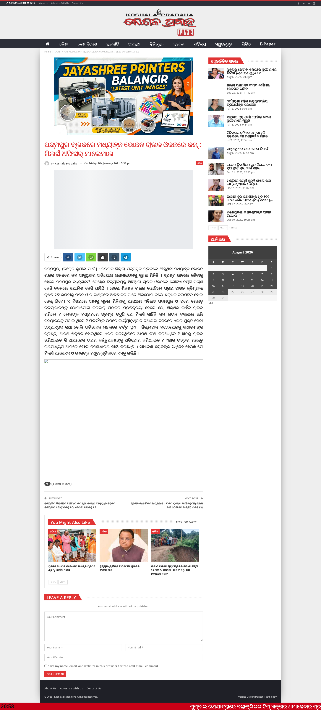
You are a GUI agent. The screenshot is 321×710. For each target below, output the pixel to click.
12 (242, 280)
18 (232, 286)
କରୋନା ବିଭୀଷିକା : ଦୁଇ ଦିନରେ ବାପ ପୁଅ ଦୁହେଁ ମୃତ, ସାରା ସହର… (249, 166)
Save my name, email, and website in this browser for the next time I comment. (103, 666)
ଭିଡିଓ (246, 44)
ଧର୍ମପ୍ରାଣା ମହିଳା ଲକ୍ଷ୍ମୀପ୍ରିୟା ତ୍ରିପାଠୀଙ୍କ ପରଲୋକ (247, 103)
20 (252, 286)
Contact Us (77, 3)
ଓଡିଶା (63, 44)
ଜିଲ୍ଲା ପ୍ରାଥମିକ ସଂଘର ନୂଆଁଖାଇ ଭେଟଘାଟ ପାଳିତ (248, 87)
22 (271, 286)
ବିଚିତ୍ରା (156, 44)
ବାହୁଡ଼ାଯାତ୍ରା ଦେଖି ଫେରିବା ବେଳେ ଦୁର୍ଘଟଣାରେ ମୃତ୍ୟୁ (249, 119)
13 (252, 280)
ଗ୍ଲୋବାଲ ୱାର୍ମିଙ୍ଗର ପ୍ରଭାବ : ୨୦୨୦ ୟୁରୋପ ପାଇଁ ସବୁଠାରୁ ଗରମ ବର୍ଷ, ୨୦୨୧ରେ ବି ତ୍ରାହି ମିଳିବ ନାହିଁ (167, 505)
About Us (43, 3)
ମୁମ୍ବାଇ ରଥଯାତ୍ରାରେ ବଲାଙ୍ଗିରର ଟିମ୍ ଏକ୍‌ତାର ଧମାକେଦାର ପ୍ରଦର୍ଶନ (216, 706)
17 (223, 286)
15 (271, 280)
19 (242, 286)
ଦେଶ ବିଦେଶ (87, 44)
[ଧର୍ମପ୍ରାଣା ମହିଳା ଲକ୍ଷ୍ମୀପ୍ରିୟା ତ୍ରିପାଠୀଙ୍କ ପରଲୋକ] (216, 105)
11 (232, 280)
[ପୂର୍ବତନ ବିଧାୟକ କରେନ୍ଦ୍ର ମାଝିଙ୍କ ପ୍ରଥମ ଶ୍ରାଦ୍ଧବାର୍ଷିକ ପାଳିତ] (72, 545)
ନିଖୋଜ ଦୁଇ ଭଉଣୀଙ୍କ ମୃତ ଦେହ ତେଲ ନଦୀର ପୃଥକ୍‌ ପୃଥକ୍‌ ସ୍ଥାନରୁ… (250, 198)
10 (223, 280)
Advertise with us (60, 3)
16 (213, 286)
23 (213, 292)
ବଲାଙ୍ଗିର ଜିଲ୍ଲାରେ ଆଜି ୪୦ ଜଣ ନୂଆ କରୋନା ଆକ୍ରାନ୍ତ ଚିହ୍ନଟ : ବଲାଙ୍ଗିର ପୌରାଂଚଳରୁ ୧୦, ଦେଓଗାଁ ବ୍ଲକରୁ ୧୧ (80, 505)
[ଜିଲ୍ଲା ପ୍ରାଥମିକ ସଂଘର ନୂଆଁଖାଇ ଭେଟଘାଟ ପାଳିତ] (216, 89)
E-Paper (267, 44)
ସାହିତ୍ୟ (200, 44)
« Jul (210, 302)
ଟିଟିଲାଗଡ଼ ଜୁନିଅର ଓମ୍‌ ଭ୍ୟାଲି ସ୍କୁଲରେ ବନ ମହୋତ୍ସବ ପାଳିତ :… (249, 134)
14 (262, 280)
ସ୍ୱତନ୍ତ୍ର (223, 44)
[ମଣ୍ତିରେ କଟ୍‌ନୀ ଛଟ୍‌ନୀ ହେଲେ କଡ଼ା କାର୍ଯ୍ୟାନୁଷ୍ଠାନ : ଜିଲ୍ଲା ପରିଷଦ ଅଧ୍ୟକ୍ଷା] (216, 185)
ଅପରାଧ (134, 44)
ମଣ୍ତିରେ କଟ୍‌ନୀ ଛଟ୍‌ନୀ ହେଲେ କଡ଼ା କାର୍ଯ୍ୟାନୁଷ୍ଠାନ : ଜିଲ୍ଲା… (249, 182)
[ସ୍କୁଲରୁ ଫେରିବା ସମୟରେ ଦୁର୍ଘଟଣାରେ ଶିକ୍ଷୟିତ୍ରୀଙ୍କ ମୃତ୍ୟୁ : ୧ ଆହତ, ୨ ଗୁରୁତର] (216, 74)
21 (262, 286)
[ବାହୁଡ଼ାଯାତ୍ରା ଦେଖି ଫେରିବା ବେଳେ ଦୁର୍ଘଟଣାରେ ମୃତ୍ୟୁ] (216, 121)
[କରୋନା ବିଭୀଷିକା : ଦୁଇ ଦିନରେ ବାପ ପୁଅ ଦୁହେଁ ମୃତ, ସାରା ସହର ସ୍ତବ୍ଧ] (216, 169)
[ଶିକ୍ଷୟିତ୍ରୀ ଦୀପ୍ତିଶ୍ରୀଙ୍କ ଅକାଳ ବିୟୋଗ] (216, 216)
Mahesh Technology (266, 696)
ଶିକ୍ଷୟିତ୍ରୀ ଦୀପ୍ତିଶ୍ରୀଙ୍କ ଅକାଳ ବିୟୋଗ (249, 214)
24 (223, 292)
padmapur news (61, 483)
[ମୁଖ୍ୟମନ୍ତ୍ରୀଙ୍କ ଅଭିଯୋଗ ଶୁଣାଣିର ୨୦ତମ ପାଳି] (123, 545)
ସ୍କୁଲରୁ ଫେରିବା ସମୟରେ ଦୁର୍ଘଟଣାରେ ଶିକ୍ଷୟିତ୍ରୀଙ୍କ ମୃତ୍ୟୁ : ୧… (252, 71)
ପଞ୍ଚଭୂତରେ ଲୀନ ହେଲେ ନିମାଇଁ (247, 148)
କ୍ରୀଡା (179, 44)
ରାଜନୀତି (112, 44)
